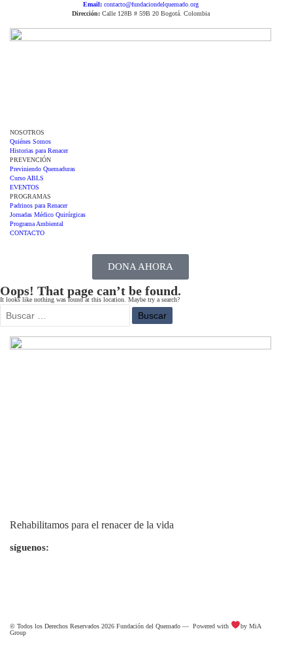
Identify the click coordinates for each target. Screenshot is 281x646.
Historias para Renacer (39, 150)
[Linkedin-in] (95, 582)
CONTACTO (27, 232)
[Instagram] (26, 582)
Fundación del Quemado (148, 626)
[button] (140, 123)
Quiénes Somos (30, 141)
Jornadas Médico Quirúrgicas (48, 214)
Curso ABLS (27, 178)
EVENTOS (24, 187)
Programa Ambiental (36, 223)
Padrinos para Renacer (38, 205)
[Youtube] (130, 582)
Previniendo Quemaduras (42, 168)
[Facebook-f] (60, 582)
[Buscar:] (66, 316)
